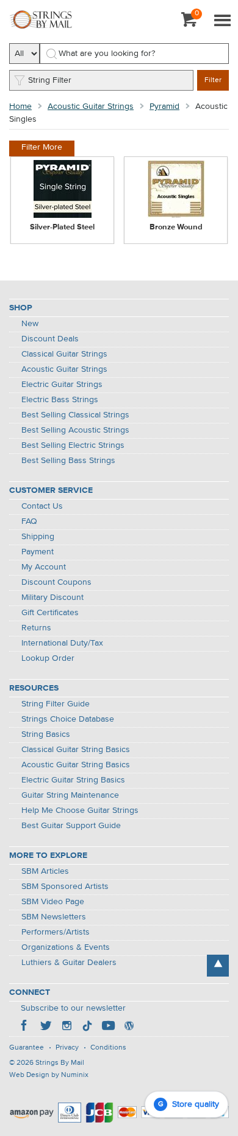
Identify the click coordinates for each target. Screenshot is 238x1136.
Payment (37, 552)
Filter (213, 80)
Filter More (41, 147)
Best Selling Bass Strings (68, 460)
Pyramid (164, 106)
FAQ (29, 521)
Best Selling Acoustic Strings (75, 430)
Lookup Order (47, 658)
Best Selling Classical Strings (75, 415)
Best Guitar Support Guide (71, 825)
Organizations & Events (65, 947)
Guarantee (26, 1047)
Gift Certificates (50, 612)
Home (20, 106)
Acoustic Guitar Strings (91, 106)
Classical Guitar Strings (64, 354)
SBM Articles (45, 871)
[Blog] (129, 1027)
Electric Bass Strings (59, 400)
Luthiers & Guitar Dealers (69, 962)
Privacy (67, 1047)
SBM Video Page (52, 901)
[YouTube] (108, 1027)
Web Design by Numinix (48, 1075)
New (29, 323)
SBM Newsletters (53, 917)
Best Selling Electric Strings (72, 445)
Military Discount (52, 597)
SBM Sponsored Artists (65, 886)
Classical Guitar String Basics (75, 749)
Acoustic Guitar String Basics (75, 765)
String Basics (45, 734)
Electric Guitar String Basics (73, 780)
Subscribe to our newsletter (73, 1008)
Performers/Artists (55, 932)
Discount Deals (50, 339)
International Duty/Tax (62, 643)
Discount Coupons (56, 582)
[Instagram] (66, 1027)
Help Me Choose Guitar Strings (80, 810)
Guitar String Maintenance (70, 795)
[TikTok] (87, 1027)
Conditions (108, 1047)
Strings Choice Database (67, 719)
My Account (43, 567)
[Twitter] (46, 1027)
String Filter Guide (55, 704)
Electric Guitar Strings (62, 384)
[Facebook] (25, 1027)
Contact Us (42, 506)
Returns (36, 628)
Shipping (37, 536)
